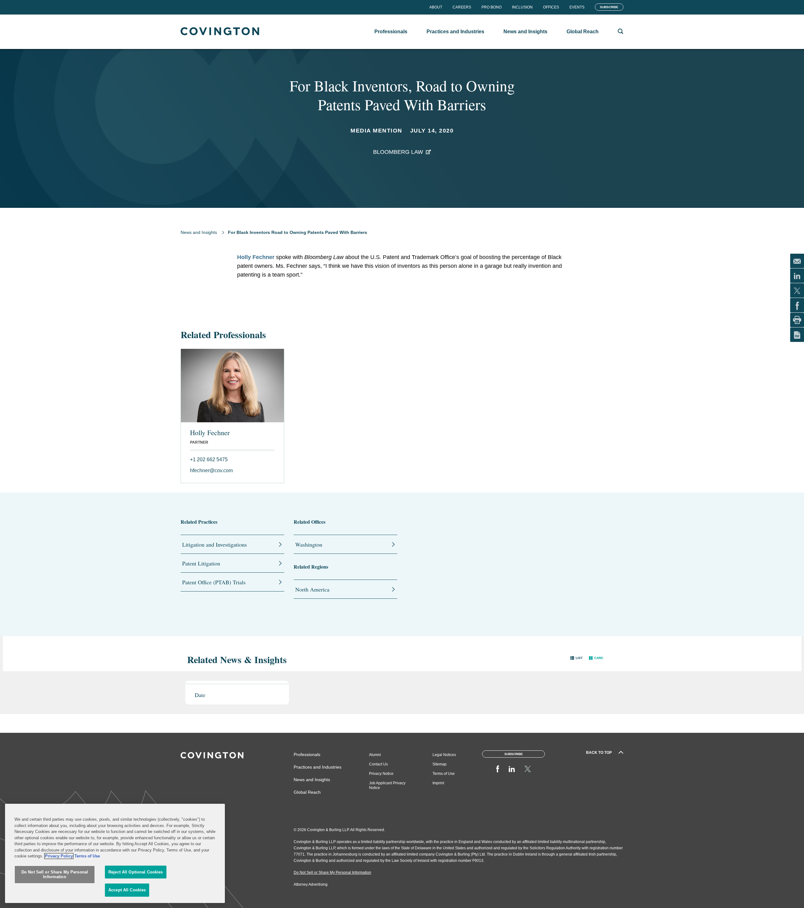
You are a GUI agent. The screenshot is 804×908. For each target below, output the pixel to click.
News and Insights (199, 232)
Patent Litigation (201, 563)
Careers (462, 7)
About (435, 7)
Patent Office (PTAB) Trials (214, 582)
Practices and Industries (317, 767)
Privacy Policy (59, 856)
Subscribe (609, 7)
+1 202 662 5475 (209, 459)
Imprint (438, 783)
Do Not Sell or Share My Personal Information (54, 874)
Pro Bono (491, 7)
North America (312, 589)
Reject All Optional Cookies (135, 872)
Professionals (307, 754)
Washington (308, 544)
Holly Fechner (255, 257)
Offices (551, 7)
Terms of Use (443, 773)
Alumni (375, 755)
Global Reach (307, 792)
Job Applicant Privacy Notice (387, 785)
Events (576, 7)
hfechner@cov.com (211, 470)
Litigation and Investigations (214, 544)
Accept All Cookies (127, 890)
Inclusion (522, 7)
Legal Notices (444, 755)
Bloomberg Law (398, 152)
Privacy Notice (381, 773)
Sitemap (439, 764)
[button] (576, 658)
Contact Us (378, 764)
